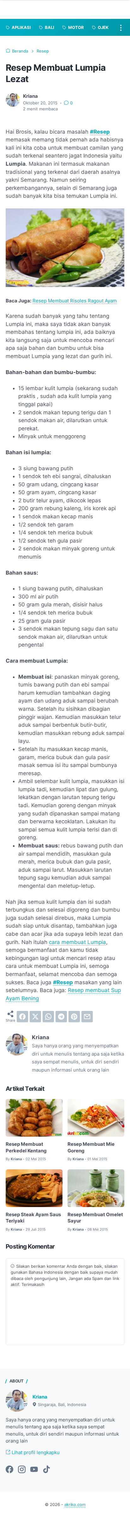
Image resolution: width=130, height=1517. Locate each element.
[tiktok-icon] (46, 1470)
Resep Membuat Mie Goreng (91, 1147)
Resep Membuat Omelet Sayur (95, 1218)
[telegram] (61, 1016)
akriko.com (75, 1504)
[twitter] (35, 1016)
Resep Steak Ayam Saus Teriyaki (33, 1218)
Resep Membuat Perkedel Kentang (26, 1147)
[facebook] (22, 1016)
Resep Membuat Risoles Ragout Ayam (74, 301)
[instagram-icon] (22, 1470)
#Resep (100, 132)
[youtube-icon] (34, 1470)
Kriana (39, 1397)
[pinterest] (74, 1016)
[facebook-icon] (9, 1470)
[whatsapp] (48, 1016)
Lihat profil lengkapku (35, 1452)
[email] (87, 1016)
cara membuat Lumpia (77, 942)
